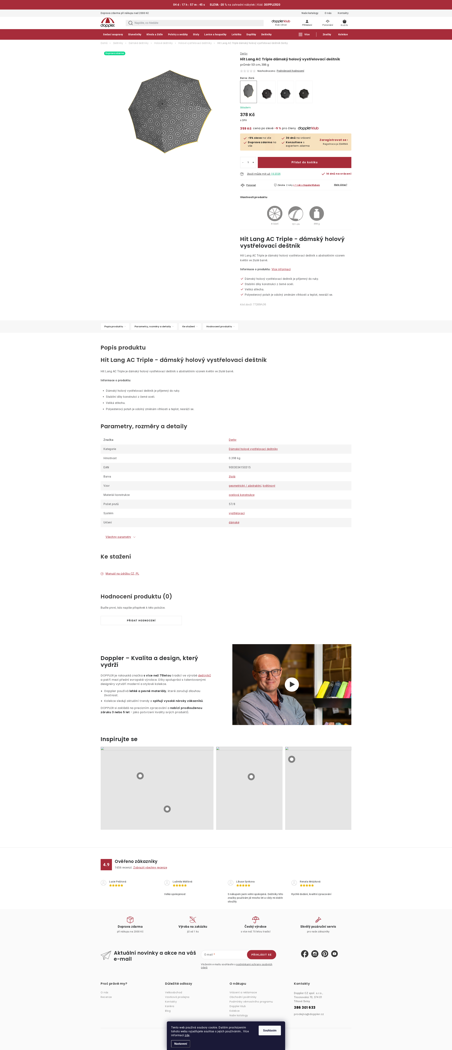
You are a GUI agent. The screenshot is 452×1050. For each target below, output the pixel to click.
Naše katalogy (310, 13)
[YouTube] (334, 953)
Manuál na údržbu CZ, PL (122, 573)
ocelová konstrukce (241, 495)
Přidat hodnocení (141, 620)
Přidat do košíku (305, 162)
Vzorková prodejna (177, 997)
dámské (234, 522)
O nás (328, 13)
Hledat (131, 23)
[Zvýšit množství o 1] (253, 162)
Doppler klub (238, 1006)
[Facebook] (304, 954)
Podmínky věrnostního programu (251, 1001)
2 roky (289, 185)
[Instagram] (315, 954)
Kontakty (343, 13)
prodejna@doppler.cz (309, 1014)
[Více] (304, 34)
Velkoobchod (173, 992)
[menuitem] (113, 34)
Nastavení (180, 1043)
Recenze (106, 997)
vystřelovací (237, 513)
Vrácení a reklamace (243, 992)
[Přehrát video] (292, 685)
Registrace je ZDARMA (334, 141)
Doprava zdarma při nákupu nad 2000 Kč (125, 13)
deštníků (204, 675)
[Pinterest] (324, 953)
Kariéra (169, 1006)
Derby (244, 53)
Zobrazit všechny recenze (150, 867)
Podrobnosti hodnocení (290, 70)
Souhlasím (269, 1030)
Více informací (281, 269)
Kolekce (235, 1011)
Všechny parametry (118, 537)
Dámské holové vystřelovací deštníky (253, 449)
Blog (168, 1011)
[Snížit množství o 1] (242, 162)
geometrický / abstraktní (245, 485)
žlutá (232, 476)
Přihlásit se (261, 954)
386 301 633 (305, 1008)
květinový (269, 485)
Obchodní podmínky (243, 997)
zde (187, 1035)
